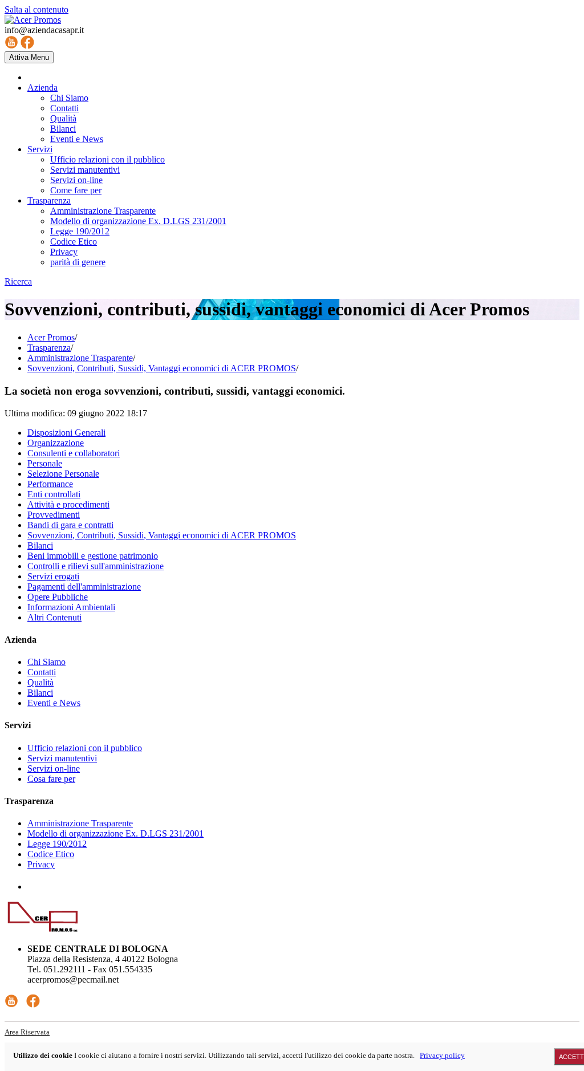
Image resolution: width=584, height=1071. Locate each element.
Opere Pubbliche (57, 597)
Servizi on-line (53, 768)
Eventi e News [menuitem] (76, 139)
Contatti (41, 672)
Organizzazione (55, 443)
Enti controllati (53, 494)
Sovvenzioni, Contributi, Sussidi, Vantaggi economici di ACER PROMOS (161, 368)
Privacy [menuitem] (64, 252)
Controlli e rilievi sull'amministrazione (95, 566)
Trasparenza (49, 347)
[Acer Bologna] (33, 20)
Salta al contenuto (36, 9)
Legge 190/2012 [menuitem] (80, 231)
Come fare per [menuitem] (76, 190)
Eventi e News (53, 703)
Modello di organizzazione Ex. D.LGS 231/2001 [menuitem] (138, 221)
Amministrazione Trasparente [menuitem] (103, 211)
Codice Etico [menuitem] (73, 241)
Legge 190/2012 (57, 844)
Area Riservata (27, 1032)
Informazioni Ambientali (71, 607)
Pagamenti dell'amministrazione (84, 586)
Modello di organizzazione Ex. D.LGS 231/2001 (115, 833)
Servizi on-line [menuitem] (76, 180)
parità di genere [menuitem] (78, 262)
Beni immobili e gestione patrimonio (92, 556)
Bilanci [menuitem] (63, 128)
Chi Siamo (46, 662)
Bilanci (40, 545)
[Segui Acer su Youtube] (11, 1004)
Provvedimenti (53, 515)
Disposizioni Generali (66, 432)
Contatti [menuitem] (64, 108)
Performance (50, 484)
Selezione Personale (63, 473)
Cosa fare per (51, 779)
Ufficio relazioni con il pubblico (84, 748)
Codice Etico (50, 854)
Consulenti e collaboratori (73, 453)
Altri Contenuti (54, 617)
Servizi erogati (53, 576)
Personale (44, 463)
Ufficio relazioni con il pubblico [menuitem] (107, 159)
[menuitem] (42, 87)
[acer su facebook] (27, 46)
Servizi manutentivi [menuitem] (85, 170)
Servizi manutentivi (62, 758)
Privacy (41, 864)
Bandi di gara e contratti (70, 525)
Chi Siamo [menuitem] (69, 98)
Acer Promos (51, 337)
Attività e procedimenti (68, 504)
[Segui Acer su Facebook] (33, 1004)
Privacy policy (442, 1055)
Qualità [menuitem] (63, 118)
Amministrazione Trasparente (80, 358)
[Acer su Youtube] (11, 46)
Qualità (40, 682)
